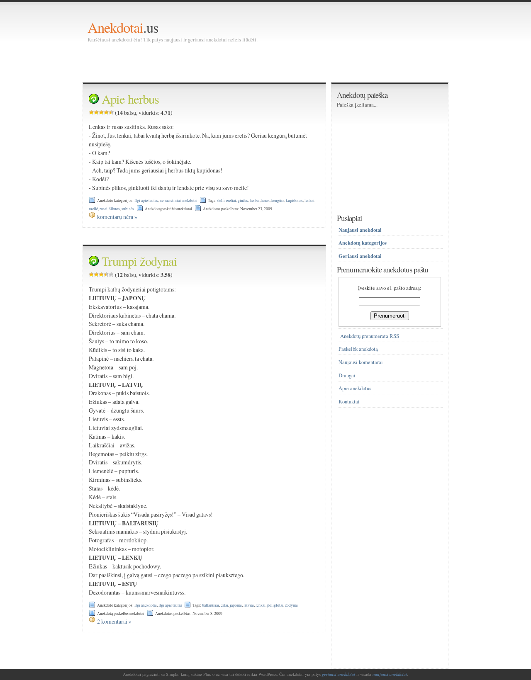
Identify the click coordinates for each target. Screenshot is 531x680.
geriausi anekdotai (338, 674)
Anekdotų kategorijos (363, 242)
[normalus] (101, 112)
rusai (103, 208)
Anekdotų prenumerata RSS (369, 336)
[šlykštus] (91, 112)
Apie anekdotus (355, 388)
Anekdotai (115, 27)
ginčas (243, 200)
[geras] (106, 112)
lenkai (309, 200)
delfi (220, 200)
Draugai (347, 375)
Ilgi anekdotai (145, 605)
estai (224, 605)
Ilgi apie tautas (146, 200)
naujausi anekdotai (390, 674)
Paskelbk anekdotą (358, 348)
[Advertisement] (239, 62)
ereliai (231, 200)
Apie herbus (130, 98)
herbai (255, 200)
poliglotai (275, 605)
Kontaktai (349, 401)
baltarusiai (210, 605)
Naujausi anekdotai (360, 229)
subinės (128, 208)
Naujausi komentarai (361, 362)
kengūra (277, 200)
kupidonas (294, 200)
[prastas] (96, 112)
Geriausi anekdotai (360, 256)
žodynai (291, 605)
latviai (249, 605)
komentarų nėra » (117, 217)
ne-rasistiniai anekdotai (178, 200)
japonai (236, 605)
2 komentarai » (114, 621)
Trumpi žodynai (139, 261)
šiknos (114, 208)
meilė (93, 208)
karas (265, 200)
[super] (111, 112)
